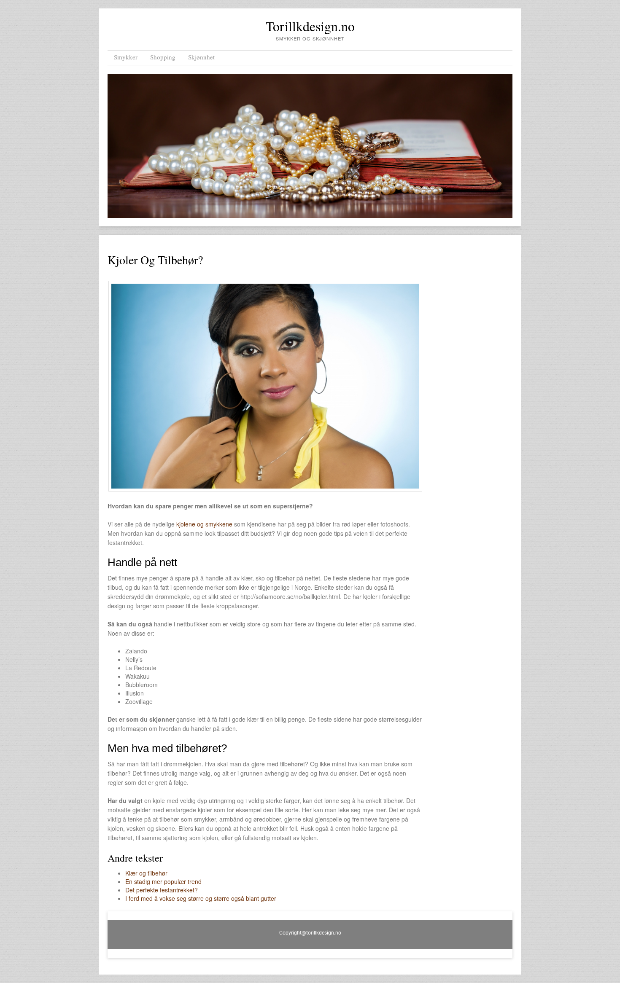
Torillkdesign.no (310, 26)
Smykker (125, 57)
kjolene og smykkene (204, 524)
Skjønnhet (201, 57)
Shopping (162, 57)
